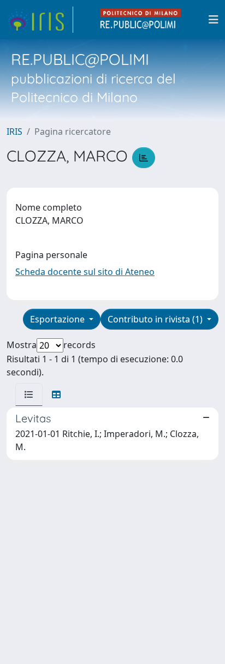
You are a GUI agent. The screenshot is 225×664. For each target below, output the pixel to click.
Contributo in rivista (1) (156, 319)
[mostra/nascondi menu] (213, 19)
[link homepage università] (141, 20)
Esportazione (58, 319)
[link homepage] (40, 20)
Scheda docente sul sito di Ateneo (85, 272)
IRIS (14, 131)
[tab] (29, 394)
